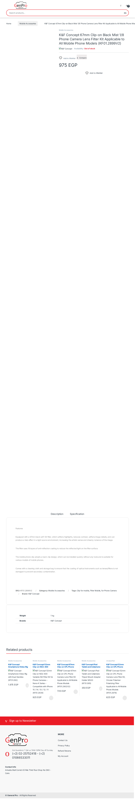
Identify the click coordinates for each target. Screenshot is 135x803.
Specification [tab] (77, 514)
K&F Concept (33, 594)
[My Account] (121, 5)
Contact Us (62, 740)
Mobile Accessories (28, 23)
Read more (51, 698)
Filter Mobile (95, 590)
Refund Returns (64, 751)
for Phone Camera (109, 590)
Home (8, 23)
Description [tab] (57, 514)
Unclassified (110, 661)
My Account (63, 756)
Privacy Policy (64, 745)
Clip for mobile (83, 590)
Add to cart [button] (27, 685)
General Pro (12, 795)
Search (125, 13)
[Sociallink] (6, 781)
